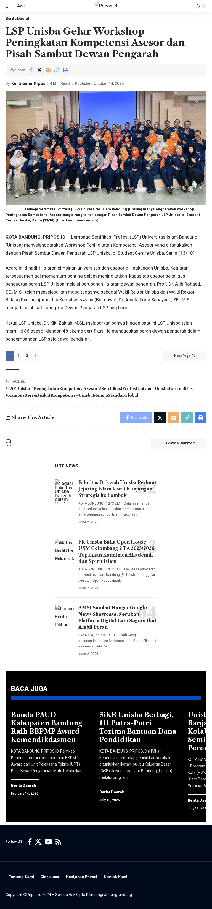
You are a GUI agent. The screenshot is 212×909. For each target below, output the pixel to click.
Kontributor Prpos (28, 83)
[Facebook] (29, 842)
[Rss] (58, 842)
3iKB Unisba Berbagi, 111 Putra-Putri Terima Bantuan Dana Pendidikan (137, 727)
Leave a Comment (180, 443)
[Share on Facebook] (31, 70)
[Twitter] (38, 842)
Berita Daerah (18, 18)
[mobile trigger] (10, 6)
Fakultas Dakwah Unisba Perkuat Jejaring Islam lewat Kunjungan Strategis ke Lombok (117, 489)
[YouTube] (48, 842)
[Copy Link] (56, 70)
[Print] (65, 70)
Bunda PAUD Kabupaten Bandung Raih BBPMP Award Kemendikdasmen (46, 727)
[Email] (48, 70)
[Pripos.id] (106, 6)
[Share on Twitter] (39, 70)
